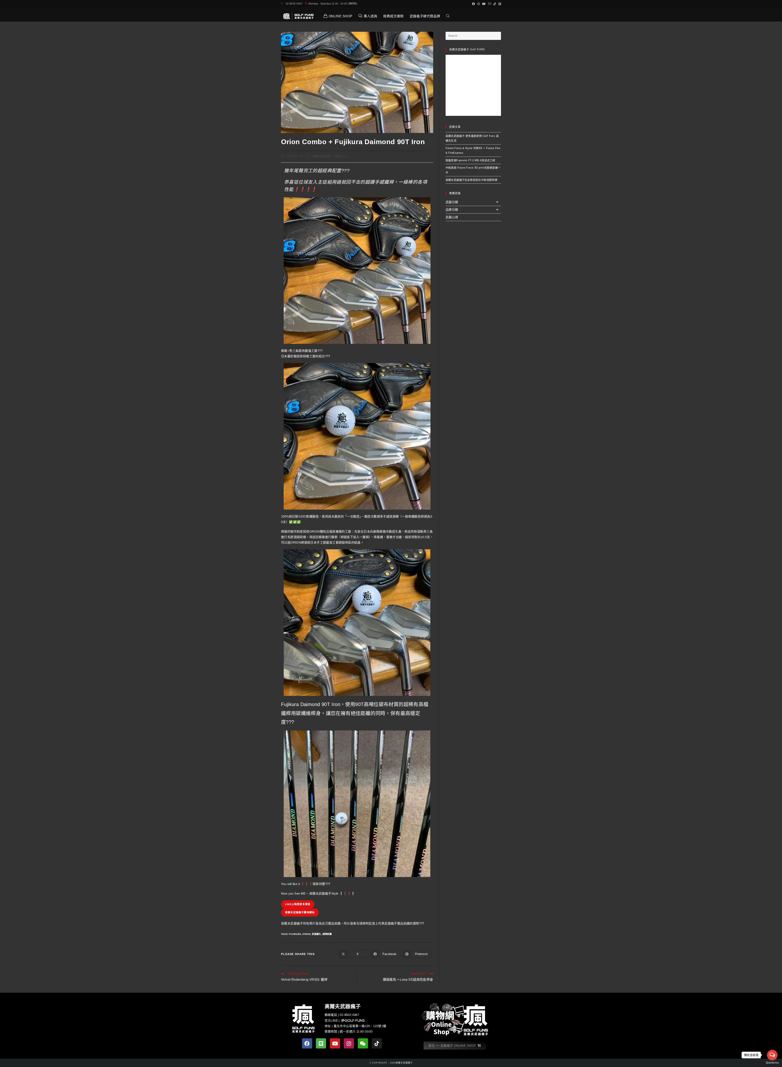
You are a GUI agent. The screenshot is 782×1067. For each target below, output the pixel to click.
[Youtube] (335, 1043)
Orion (306, 934)
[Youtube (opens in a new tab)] (484, 4)
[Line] (321, 1043)
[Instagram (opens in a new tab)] (478, 4)
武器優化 (316, 934)
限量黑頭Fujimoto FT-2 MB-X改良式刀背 (470, 160)
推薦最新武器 (322, 156)
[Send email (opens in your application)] (489, 4)
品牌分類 (452, 209)
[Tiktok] (377, 1043)
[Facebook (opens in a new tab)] (473, 4)
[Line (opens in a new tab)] (499, 4)
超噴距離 (327, 934)
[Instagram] (349, 1043)
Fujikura (295, 934)
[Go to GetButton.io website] (772, 1063)
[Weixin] (363, 1043)
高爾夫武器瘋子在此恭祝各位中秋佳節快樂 (472, 179)
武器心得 (452, 217)
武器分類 (452, 202)
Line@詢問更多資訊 (297, 904)
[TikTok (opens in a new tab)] (494, 4)
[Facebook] (307, 1043)
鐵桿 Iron (341, 156)
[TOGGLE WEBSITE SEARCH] (448, 16)
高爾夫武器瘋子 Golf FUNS (467, 49)
